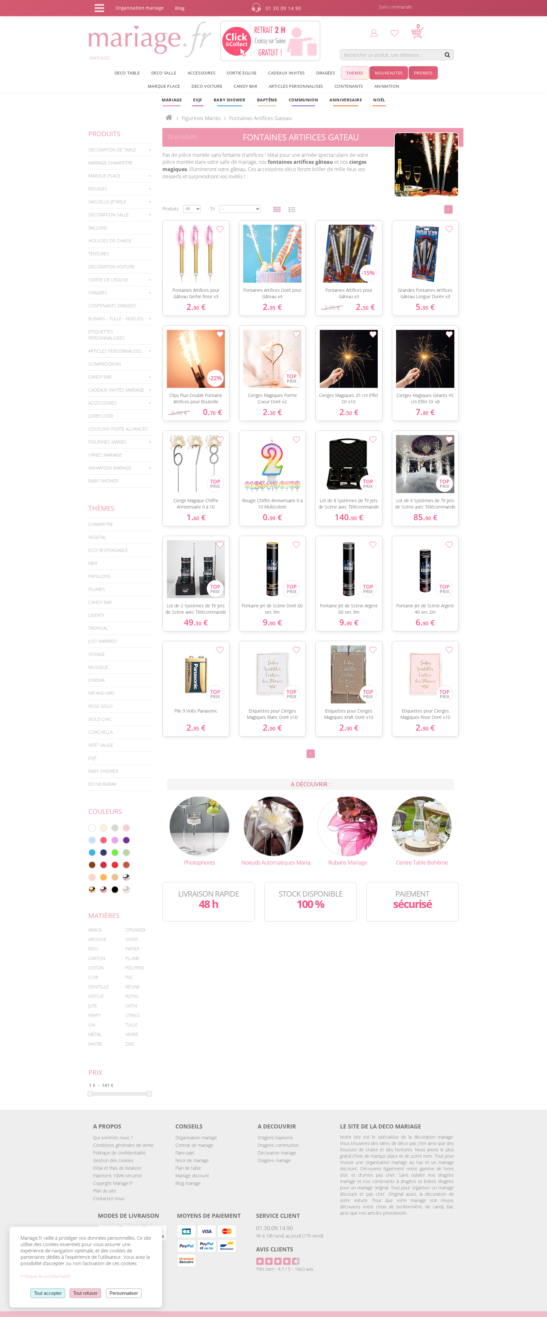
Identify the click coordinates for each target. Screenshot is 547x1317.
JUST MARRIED (102, 641)
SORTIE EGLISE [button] (242, 73)
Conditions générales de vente (123, 1145)
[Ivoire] (103, 828)
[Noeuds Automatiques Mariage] (273, 826)
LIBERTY (96, 615)
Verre (131, 1034)
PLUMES (96, 589)
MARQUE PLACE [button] (164, 86)
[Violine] (126, 840)
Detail (159, 243)
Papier (132, 949)
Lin (91, 1025)
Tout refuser (85, 1293)
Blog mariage (188, 1183)
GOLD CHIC (100, 719)
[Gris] (115, 828)
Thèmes (101, 508)
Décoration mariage (277, 1153)
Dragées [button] (325, 73)
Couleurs (105, 811)
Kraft (94, 1015)
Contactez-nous (108, 1198)
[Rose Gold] (103, 889)
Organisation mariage (196, 1138)
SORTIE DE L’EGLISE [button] (108, 280)
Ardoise (97, 939)
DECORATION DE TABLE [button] (112, 150)
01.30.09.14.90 (274, 1228)
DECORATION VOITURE (111, 267)
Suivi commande (395, 7)
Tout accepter (48, 1293)
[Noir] (115, 889)
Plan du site (104, 1191)
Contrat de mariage (194, 1145)
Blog (180, 8)
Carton (96, 958)
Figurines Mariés (201, 118)
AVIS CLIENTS (274, 1249)
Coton (96, 968)
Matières (104, 915)
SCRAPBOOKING (104, 364)
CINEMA (96, 680)
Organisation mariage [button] (140, 8)
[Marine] (103, 852)
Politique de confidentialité (119, 1153)
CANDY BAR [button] (245, 86)
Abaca (95, 930)
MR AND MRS (101, 693)
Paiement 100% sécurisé (117, 1176)
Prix (95, 1072)
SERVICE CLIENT (278, 1215)
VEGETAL (97, 537)
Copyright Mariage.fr (112, 1183)
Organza (135, 930)
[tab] (120, 150)
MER (92, 563)
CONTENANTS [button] (349, 86)
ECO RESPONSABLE (108, 550)
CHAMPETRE (100, 524)
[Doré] (92, 889)
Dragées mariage (274, 1160)
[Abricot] (103, 877)
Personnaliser (124, 1293)
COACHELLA (100, 732)
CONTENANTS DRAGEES (112, 306)
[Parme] (115, 840)
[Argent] (126, 877)
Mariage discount (192, 1176)
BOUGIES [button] (97, 189)
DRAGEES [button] (97, 293)
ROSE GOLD (100, 706)
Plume (132, 958)
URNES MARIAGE (105, 455)
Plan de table (188, 1168)
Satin (131, 1006)
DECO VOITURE (207, 86)
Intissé (96, 996)
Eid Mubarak (102, 784)
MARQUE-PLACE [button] (104, 176)
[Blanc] (92, 828)
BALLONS (97, 228)
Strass (132, 1015)
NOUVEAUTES (389, 73)
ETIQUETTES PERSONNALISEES (106, 335)
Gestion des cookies (113, 1160)
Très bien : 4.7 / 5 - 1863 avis (284, 1269)
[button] (267, 99)
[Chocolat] (92, 865)
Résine (132, 987)
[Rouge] (115, 865)
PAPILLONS (99, 576)
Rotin (131, 996)
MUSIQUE (98, 667)
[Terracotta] (126, 865)
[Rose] (126, 828)
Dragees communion (278, 1145)
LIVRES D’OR (100, 416)
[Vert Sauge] (126, 852)
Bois (93, 949)
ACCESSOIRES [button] (202, 73)
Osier (131, 939)
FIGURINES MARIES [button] (107, 442)
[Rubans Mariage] (348, 826)
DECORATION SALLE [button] (108, 215)
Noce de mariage (192, 1160)
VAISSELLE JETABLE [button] (107, 202)
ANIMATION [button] (386, 86)
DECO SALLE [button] (163, 73)
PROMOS (423, 73)
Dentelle (98, 987)
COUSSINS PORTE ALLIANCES (118, 429)
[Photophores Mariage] (199, 826)
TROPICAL (98, 628)
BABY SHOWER (103, 481)
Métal (95, 1034)
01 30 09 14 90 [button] (283, 8)
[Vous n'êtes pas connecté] (374, 32)
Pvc (129, 977)
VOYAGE (96, 654)
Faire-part (184, 1153)
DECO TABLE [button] (127, 73)
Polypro (134, 968)
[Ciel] (92, 840)
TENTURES (98, 254)
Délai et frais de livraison (117, 1168)
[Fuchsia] (103, 840)
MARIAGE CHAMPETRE (110, 163)
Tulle (131, 1025)
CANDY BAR (99, 602)
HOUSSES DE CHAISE (109, 241)
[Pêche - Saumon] (92, 877)
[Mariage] (168, 118)
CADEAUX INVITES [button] (286, 73)
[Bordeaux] (103, 865)
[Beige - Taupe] (115, 877)
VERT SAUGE (100, 745)
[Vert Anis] (115, 852)
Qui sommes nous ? (113, 1138)
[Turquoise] (92, 852)
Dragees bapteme (275, 1138)
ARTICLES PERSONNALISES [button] (296, 86)
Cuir (93, 977)
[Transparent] (126, 889)
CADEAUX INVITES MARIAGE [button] (116, 390)
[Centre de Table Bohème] (422, 826)
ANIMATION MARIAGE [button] (109, 468)
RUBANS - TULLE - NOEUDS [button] (116, 319)
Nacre (95, 1044)
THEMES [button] (354, 73)
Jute (92, 1006)
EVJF (92, 758)
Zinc (130, 1044)
